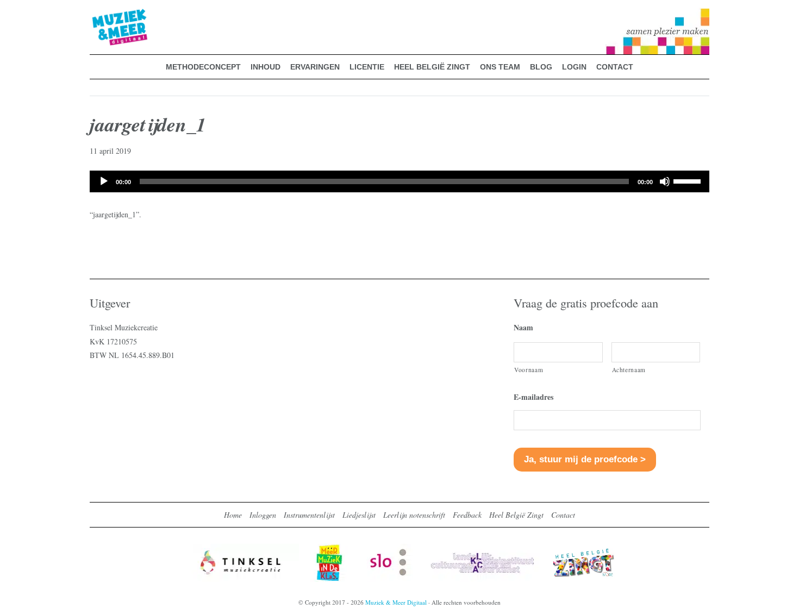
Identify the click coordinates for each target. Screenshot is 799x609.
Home (233, 515)
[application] (399, 181)
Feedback (467, 515)
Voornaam (528, 370)
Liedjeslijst (359, 515)
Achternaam (629, 370)
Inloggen (262, 515)
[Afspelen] (103, 181)
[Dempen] (664, 181)
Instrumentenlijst (309, 515)
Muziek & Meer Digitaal (102, 14)
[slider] (688, 180)
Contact (563, 515)
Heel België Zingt (516, 515)
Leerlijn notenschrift (414, 515)
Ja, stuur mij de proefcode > (585, 459)
